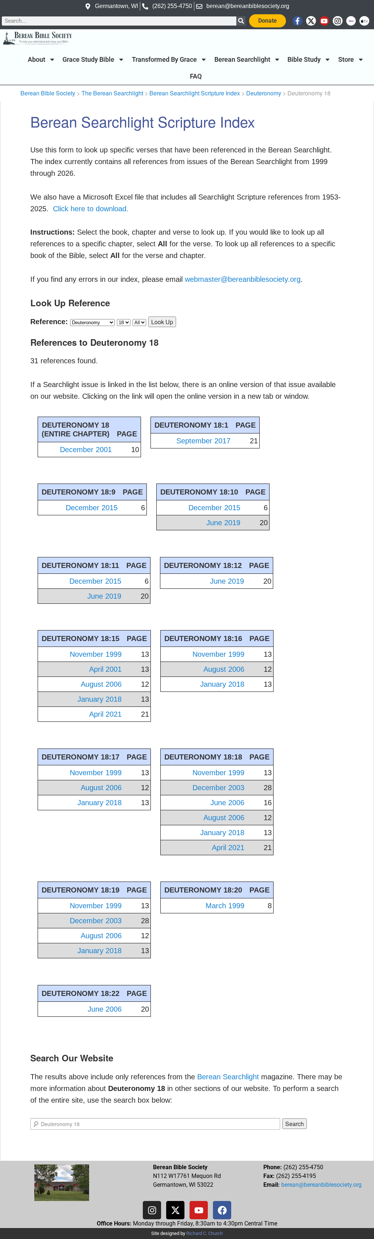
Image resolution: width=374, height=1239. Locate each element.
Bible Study (304, 59)
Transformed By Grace (164, 59)
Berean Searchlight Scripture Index (194, 93)
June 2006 (227, 803)
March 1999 (225, 906)
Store (346, 59)
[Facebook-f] (297, 21)
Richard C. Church (204, 1233)
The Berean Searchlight (112, 93)
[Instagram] (338, 21)
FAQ (196, 76)
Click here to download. (91, 209)
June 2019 (223, 523)
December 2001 (86, 450)
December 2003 (218, 788)
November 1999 (96, 654)
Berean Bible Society (47, 93)
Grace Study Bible (88, 59)
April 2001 (105, 669)
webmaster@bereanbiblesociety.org (243, 279)
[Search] (240, 21)
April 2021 (105, 714)
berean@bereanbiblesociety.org (321, 1184)
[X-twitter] (311, 21)
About (36, 59)
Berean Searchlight (242, 59)
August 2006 (101, 684)
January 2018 (99, 699)
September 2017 (203, 441)
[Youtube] (324, 21)
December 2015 (92, 508)
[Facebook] (222, 1210)
